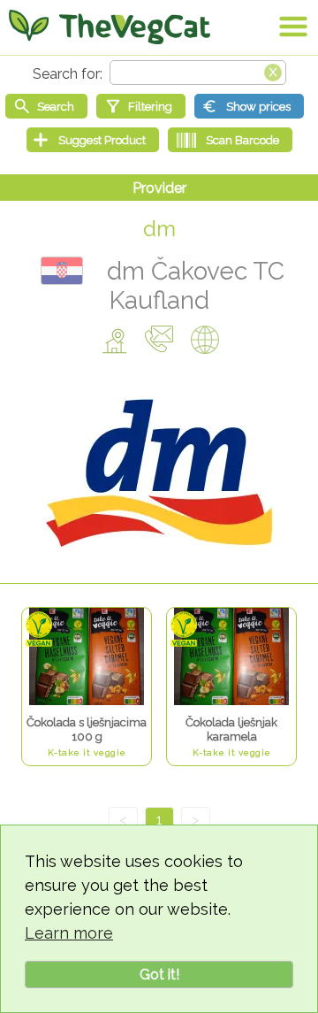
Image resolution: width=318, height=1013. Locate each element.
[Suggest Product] (92, 139)
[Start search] (46, 106)
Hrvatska (62, 271)
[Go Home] (109, 26)
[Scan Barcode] (230, 139)
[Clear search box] (273, 70)
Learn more (69, 933)
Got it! (159, 974)
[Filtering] (141, 106)
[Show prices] (249, 106)
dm (159, 229)
